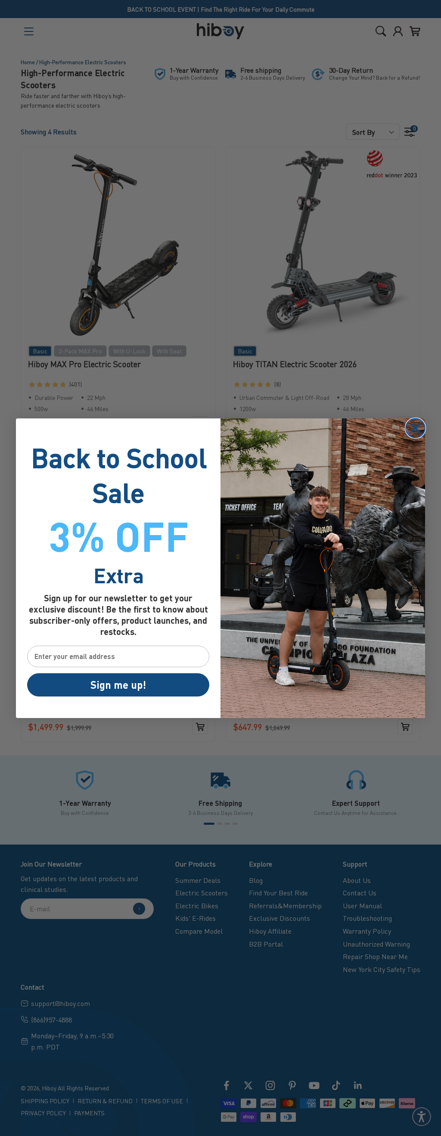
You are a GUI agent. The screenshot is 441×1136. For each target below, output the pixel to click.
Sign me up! (118, 684)
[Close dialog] (415, 428)
